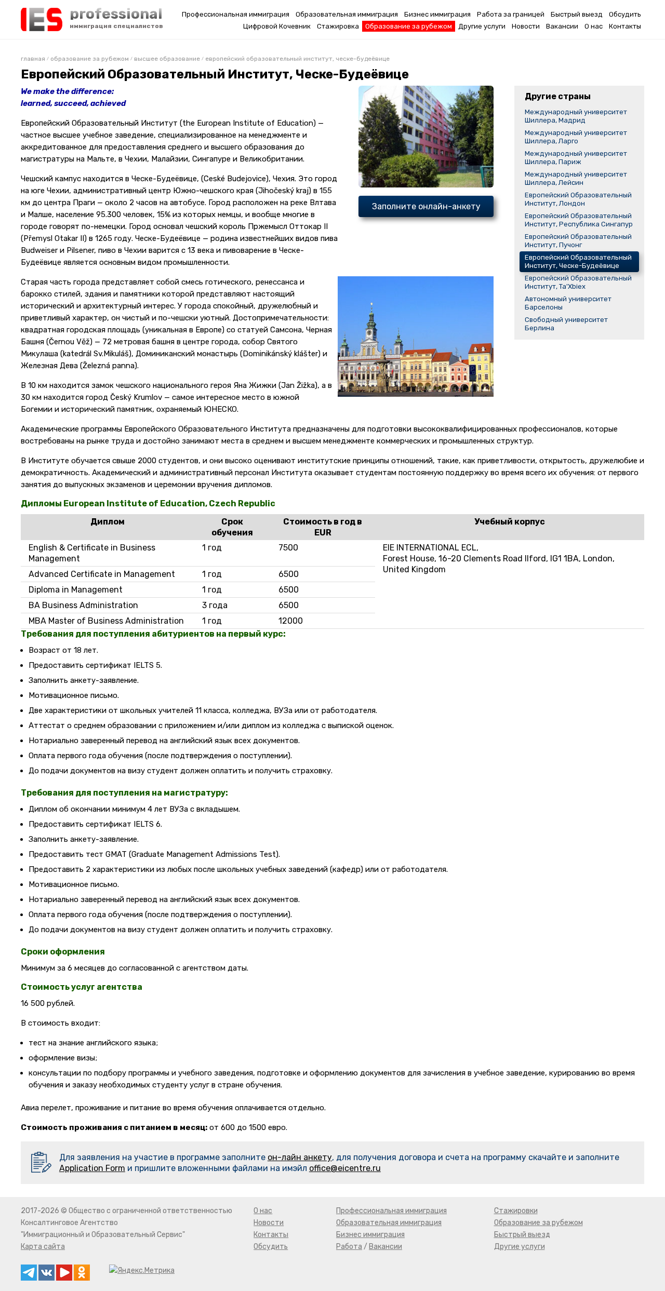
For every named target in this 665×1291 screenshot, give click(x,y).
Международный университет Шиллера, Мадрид (576, 116)
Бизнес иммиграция (437, 14)
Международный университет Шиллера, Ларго (576, 137)
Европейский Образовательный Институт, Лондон (578, 199)
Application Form (92, 1168)
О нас (593, 26)
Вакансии (562, 26)
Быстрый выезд (577, 14)
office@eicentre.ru (345, 1168)
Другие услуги (482, 26)
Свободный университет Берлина (566, 324)
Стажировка (338, 26)
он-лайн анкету (300, 1157)
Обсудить (625, 14)
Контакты (625, 26)
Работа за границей (510, 14)
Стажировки (516, 1210)
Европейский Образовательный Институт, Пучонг (578, 241)
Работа (349, 1246)
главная (33, 58)
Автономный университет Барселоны (568, 303)
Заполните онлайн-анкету (426, 206)
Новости (526, 26)
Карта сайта (43, 1246)
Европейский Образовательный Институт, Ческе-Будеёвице (578, 261)
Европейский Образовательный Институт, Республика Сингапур (579, 220)
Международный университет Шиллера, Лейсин (576, 178)
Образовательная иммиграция (347, 14)
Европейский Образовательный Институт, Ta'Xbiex (578, 282)
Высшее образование (167, 58)
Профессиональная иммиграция (235, 14)
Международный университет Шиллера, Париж (576, 158)
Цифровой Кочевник (277, 26)
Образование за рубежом (408, 26)
